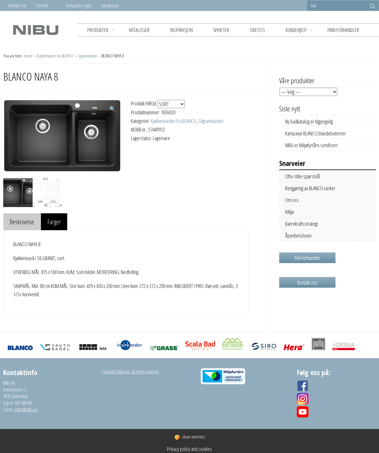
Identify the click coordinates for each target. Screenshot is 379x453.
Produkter (97, 29)
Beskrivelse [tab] (22, 221)
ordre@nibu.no (26, 409)
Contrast (42, 5)
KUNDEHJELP (296, 29)
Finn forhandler (343, 29)
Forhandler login (78, 5)
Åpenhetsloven (298, 235)
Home (28, 56)
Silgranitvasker (88, 56)
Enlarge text (17, 5)
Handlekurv (110, 5)
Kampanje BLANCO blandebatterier (315, 133)
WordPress (193, 437)
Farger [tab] (54, 221)
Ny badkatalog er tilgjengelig (309, 121)
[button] (112, 109)
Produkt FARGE (144, 103)
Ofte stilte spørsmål (302, 176)
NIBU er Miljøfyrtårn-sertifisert (311, 145)
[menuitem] (83, 6)
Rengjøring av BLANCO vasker (310, 188)
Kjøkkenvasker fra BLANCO (55, 56)
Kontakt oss (307, 282)
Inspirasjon (181, 29)
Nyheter (221, 29)
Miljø (289, 211)
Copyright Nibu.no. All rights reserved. (131, 371)
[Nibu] (35, 30)
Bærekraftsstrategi (301, 223)
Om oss (257, 29)
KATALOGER (139, 29)
